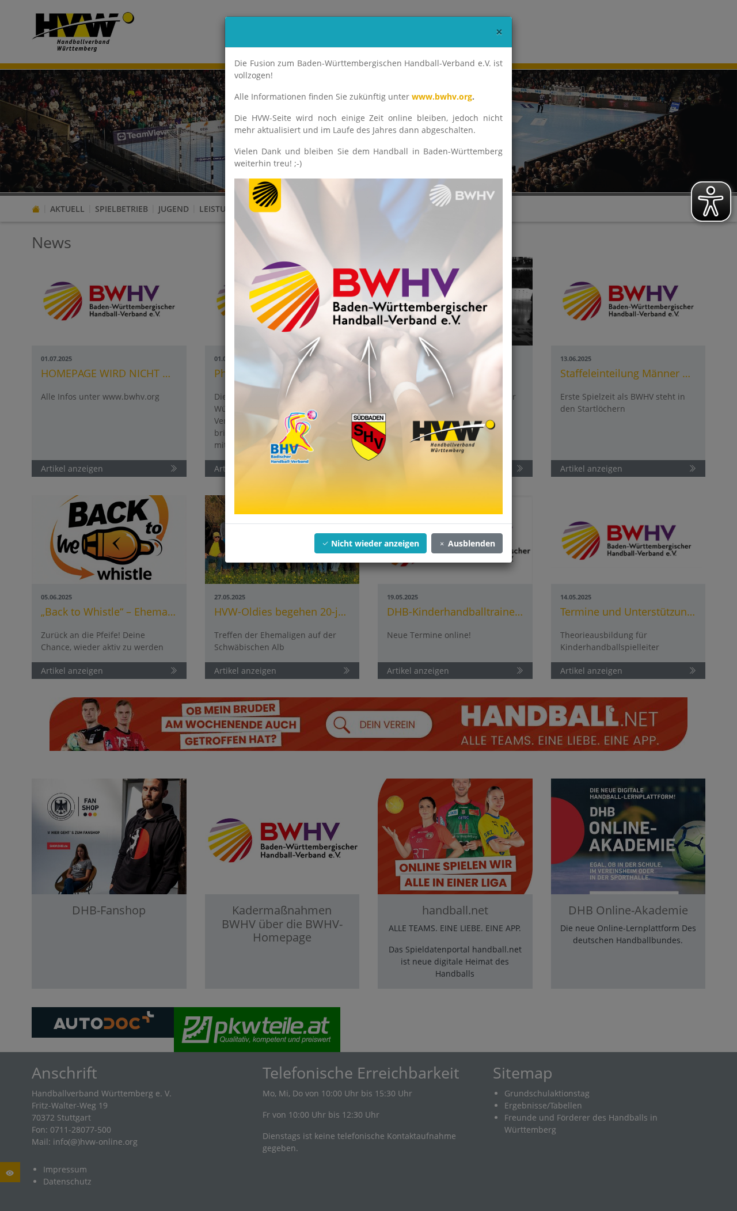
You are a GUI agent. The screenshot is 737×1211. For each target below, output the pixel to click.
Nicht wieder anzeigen (374, 543)
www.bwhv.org (442, 96)
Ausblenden (470, 543)
